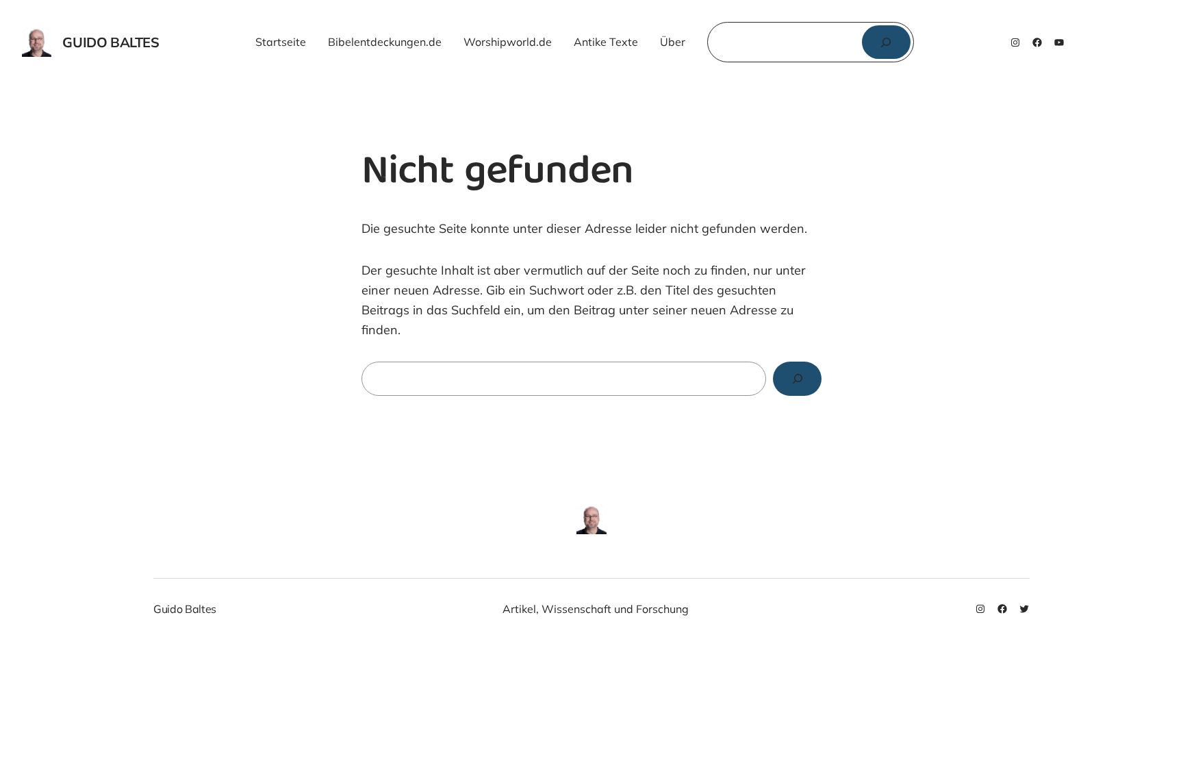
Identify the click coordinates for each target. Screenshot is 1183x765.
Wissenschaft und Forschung (615, 609)
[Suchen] (886, 42)
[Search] (797, 378)
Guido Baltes (110, 42)
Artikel (519, 609)
